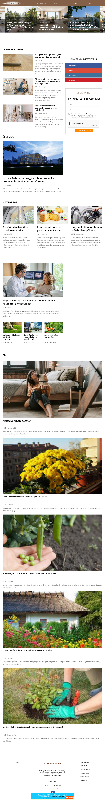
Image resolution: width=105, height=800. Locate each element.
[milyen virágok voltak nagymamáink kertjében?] (52, 647)
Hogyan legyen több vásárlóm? (52, 785)
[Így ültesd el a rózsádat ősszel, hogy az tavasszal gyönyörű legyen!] (52, 724)
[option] (21, 19)
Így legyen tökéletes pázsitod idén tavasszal (11, 337)
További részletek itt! (57, 797)
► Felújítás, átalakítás (44, 19)
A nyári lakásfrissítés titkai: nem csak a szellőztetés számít (15, 230)
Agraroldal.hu (85, 780)
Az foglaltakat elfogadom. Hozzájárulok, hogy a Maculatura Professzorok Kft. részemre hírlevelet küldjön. (83, 115)
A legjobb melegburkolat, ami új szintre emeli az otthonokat (49, 56)
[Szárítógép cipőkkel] (86, 223)
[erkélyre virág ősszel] (52, 493)
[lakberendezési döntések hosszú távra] (19, 121)
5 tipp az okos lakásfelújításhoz (78, 28)
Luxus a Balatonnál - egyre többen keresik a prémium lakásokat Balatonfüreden (29, 180)
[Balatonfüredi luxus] (33, 174)
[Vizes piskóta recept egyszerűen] (52, 223)
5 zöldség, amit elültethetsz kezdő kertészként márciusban (29, 573)
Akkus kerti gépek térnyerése (52, 336)
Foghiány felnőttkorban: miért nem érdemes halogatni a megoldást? (29, 302)
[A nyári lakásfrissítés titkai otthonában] (18, 223)
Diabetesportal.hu (85, 769)
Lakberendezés (13, 49)
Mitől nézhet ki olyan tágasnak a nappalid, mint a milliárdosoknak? (19, 27)
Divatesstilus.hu (85, 773)
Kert (55, 3)
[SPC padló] (19, 70)
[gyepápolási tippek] (12, 332)
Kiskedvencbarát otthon (17, 420)
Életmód (74, 3)
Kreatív (21, 3)
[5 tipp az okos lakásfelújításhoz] (84, 19)
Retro (91, 3)
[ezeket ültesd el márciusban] (52, 570)
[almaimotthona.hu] (13, 3)
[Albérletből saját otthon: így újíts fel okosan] (19, 95)
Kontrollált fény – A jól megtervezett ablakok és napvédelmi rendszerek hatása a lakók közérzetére (52, 25)
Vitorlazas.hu (85, 762)
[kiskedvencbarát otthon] (52, 417)
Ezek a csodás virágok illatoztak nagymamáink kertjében (28, 650)
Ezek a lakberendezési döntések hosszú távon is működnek (46, 107)
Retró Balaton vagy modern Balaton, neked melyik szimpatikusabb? (31, 338)
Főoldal (18, 762)
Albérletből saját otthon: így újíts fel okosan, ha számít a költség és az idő (47, 81)
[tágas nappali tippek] (21, 19)
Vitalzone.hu (85, 765)
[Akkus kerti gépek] (54, 332)
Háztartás (40, 3)
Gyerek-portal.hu (85, 777)
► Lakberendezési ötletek (13, 22)
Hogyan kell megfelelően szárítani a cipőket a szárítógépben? (86, 230)
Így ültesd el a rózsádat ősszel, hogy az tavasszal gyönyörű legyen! (33, 727)
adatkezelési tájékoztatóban (80, 114)
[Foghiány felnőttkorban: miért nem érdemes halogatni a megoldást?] (33, 297)
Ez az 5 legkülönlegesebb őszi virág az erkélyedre (25, 497)
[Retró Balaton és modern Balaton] (33, 332)
